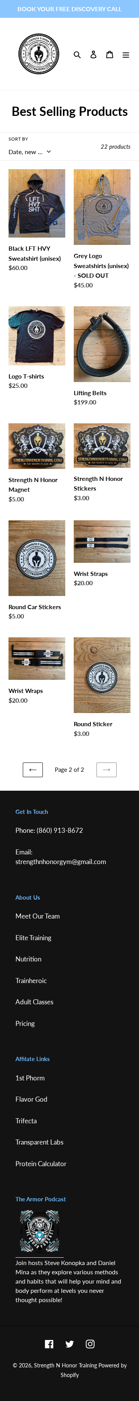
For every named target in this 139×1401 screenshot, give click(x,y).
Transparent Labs (39, 1142)
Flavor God (31, 1099)
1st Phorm (30, 1078)
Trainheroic (31, 980)
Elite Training (33, 938)
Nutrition (28, 959)
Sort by (18, 139)
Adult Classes (34, 1002)
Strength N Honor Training (65, 1365)
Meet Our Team (37, 916)
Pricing (25, 1023)
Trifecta (26, 1121)
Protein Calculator (40, 1164)
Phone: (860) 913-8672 (49, 830)
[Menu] (126, 54)
